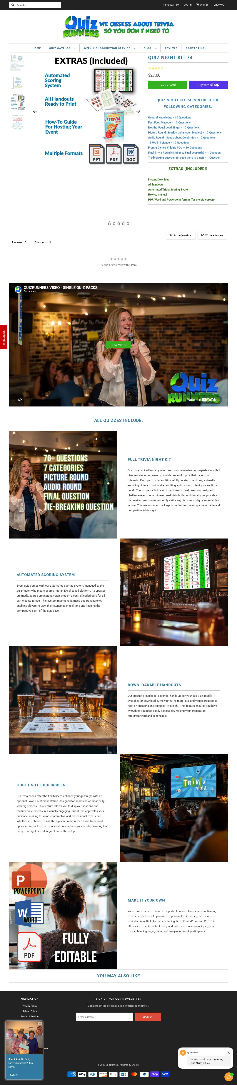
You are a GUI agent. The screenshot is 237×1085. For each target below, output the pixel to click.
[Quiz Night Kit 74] (86, 111)
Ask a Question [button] (182, 235)
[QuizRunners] (118, 28)
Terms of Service (30, 1016)
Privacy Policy (29, 1006)
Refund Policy (29, 1011)
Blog (148, 48)
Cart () (204, 5)
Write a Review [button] (214, 235)
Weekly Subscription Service (108, 48)
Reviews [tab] (17, 242)
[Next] (138, 111)
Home (37, 48)
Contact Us (195, 48)
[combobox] (35, 5)
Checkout (220, 5)
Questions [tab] (40, 242)
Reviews (171, 48)
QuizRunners (112, 1065)
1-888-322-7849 (171, 5)
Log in (188, 5)
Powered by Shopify (129, 1065)
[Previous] (35, 111)
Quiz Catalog (60, 48)
